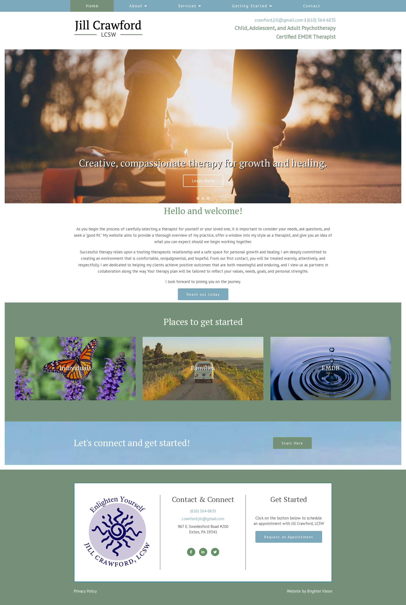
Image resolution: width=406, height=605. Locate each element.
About (135, 5)
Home (92, 5)
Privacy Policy (85, 591)
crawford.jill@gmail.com (279, 20)
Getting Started (249, 5)
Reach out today (203, 294)
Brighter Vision (319, 591)
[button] (197, 198)
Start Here (292, 443)
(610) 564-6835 (321, 20)
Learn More (203, 180)
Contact (311, 5)
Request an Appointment (288, 536)
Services (187, 5)
